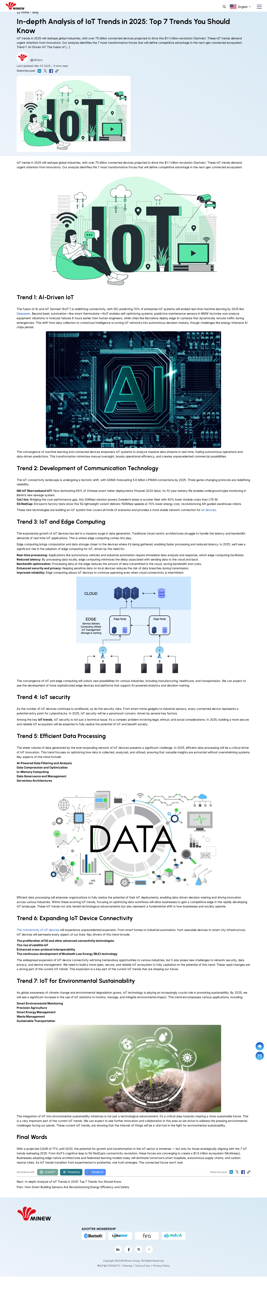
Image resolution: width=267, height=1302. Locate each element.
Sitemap (127, 1265)
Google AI (97, 1172)
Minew (37, 60)
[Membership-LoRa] (120, 1236)
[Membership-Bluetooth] (93, 1236)
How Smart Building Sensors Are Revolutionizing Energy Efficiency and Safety (77, 1187)
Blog (35, 12)
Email (260, 1056)
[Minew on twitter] (139, 1249)
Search (224, 6)
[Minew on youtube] (149, 1249)
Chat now (260, 1046)
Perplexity (74, 1172)
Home (25, 12)
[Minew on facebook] (128, 1249)
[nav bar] (257, 6)
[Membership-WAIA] (173, 1236)
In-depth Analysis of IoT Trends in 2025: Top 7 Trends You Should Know (73, 1181)
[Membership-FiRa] (147, 1236)
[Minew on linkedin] (118, 1249)
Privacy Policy (161, 1265)
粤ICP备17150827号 (108, 1265)
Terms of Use (142, 1265)
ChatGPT (50, 1172)
